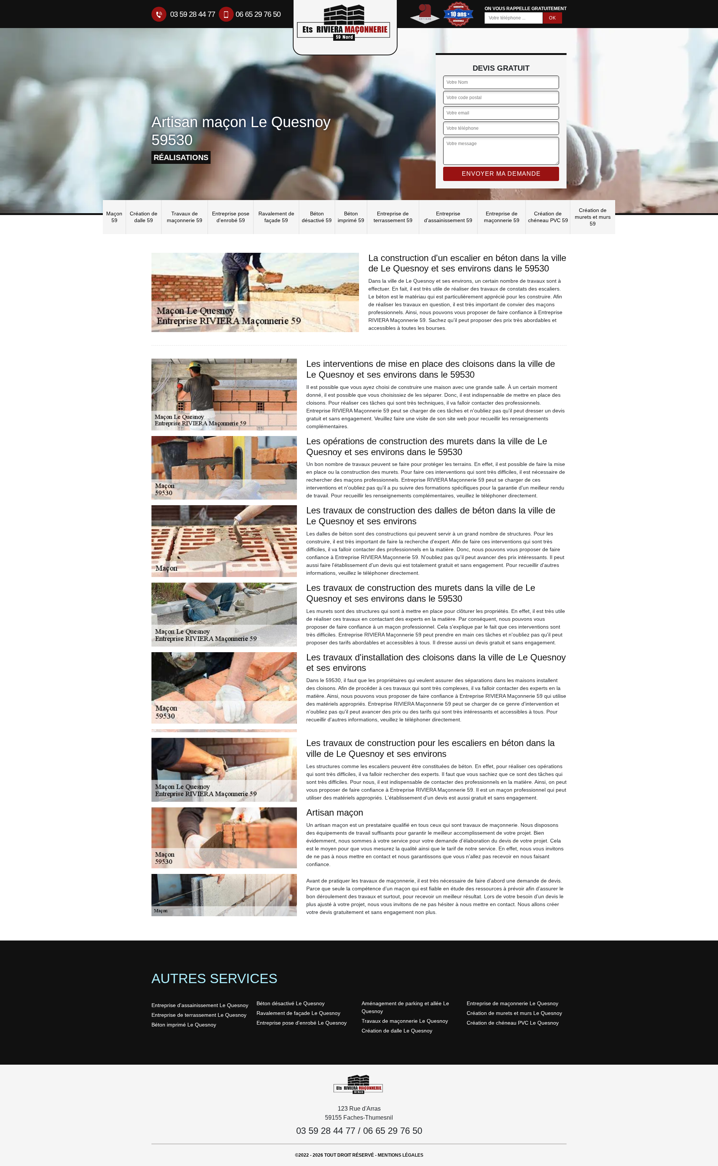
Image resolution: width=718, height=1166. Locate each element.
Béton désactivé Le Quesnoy (291, 1003)
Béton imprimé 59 (351, 217)
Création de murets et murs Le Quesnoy (514, 1013)
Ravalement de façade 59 (276, 217)
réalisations (181, 157)
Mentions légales (400, 1155)
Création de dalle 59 (143, 217)
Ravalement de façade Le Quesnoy (298, 1013)
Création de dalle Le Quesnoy (397, 1031)
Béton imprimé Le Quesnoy (183, 1025)
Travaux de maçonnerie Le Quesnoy (405, 1021)
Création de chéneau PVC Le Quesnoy (513, 1023)
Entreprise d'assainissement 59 (448, 217)
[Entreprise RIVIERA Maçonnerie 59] (359, 1084)
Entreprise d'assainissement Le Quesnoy (199, 1005)
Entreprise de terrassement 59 (393, 217)
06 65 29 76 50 (258, 14)
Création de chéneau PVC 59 (548, 217)
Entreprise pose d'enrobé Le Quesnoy (302, 1023)
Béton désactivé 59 (317, 217)
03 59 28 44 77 (191, 14)
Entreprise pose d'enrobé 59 (230, 217)
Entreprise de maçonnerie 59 (501, 217)
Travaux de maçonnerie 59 (184, 217)
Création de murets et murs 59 (593, 217)
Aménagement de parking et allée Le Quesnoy (405, 1007)
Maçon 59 (114, 217)
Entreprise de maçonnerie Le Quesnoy (512, 1003)
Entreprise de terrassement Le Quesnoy (198, 1015)
